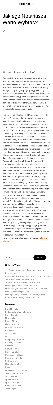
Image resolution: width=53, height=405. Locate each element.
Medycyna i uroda (13, 358)
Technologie (10, 389)
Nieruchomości (12, 364)
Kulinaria (9, 346)
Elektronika (10, 318)
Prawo (8, 367)
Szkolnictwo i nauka (14, 386)
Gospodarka (10, 333)
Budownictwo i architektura (18, 312)
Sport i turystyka (12, 383)
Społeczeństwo (12, 380)
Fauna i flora (11, 321)
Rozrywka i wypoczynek (16, 370)
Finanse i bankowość (14, 327)
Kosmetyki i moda (13, 343)
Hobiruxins (27, 4)
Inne (7, 337)
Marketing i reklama (14, 355)
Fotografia (9, 330)
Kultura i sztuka (12, 349)
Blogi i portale (11, 309)
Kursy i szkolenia (12, 352)
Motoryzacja (10, 361)
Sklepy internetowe (14, 373)
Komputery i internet (14, 340)
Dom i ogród (11, 315)
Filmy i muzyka (12, 324)
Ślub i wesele (11, 376)
